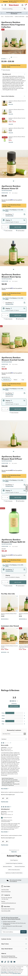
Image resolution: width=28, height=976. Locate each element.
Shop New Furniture (14, 13)
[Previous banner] (1, 1)
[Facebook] (2, 962)
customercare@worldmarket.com (8, 903)
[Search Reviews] (25, 734)
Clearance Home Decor (20, 866)
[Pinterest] (11, 962)
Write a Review (14, 706)
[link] (25, 5)
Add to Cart (17, 227)
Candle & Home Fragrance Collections (14, 863)
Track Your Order (5, 889)
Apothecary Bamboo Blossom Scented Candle (9, 646)
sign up (23, 931)
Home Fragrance (14, 860)
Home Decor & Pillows (9, 16)
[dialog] (14, 970)
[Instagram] (8, 962)
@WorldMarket (4, 957)
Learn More (4, 928)
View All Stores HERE (5, 910)
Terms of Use (11, 972)
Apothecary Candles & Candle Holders (14, 872)
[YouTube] (14, 962)
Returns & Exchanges (6, 891)
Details (8, 66)
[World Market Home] (14, 5)
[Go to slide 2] (14, 269)
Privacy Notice (4, 972)
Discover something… (8, 8)
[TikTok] (5, 962)
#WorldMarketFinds (13, 957)
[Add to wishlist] (17, 596)
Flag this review (4, 801)
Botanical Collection (7, 866)
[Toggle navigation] (2, 5)
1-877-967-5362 (4, 899)
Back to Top (14, 851)
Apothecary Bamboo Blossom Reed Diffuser (8, 614)
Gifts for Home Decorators (14, 869)
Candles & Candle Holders (19, 16)
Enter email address (8, 932)
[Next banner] (26, 1)
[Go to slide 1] (11, 57)
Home (2, 16)
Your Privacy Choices (16, 973)
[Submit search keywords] (25, 9)
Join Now (12, 2)
